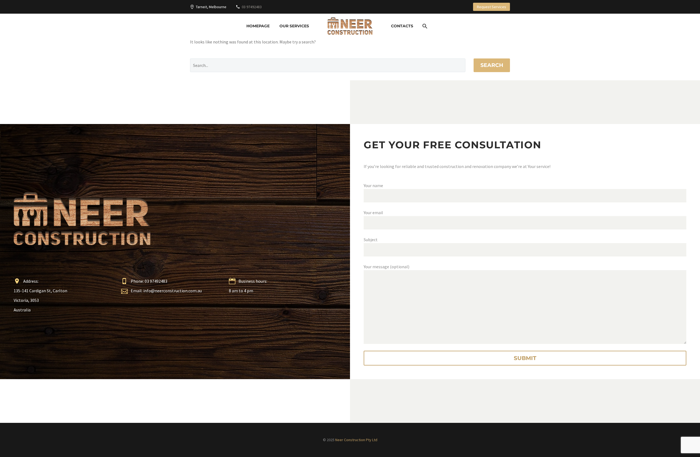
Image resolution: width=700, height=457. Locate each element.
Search (491, 65)
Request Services (491, 6)
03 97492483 (252, 6)
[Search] (424, 26)
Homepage (258, 25)
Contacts (402, 25)
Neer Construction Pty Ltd (356, 439)
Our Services (294, 25)
